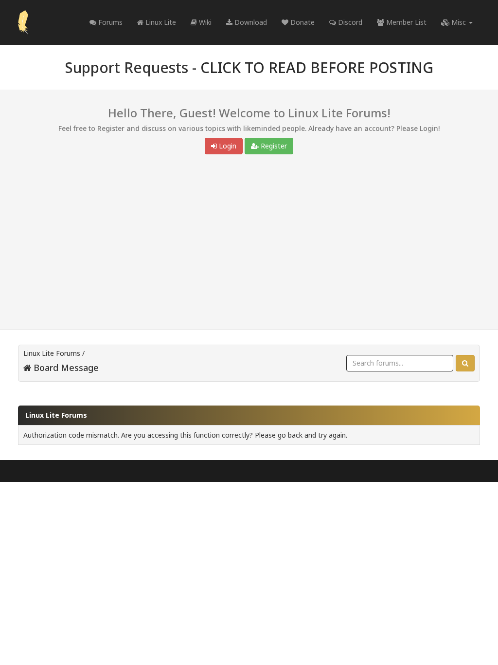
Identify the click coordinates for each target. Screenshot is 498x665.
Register (273, 145)
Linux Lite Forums (51, 353)
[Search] (465, 363)
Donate (301, 22)
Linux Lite (159, 22)
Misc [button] (458, 22)
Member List (405, 22)
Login (226, 145)
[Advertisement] (249, 244)
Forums (109, 22)
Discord (349, 22)
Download (249, 22)
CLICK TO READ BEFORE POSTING (316, 67)
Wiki (204, 22)
